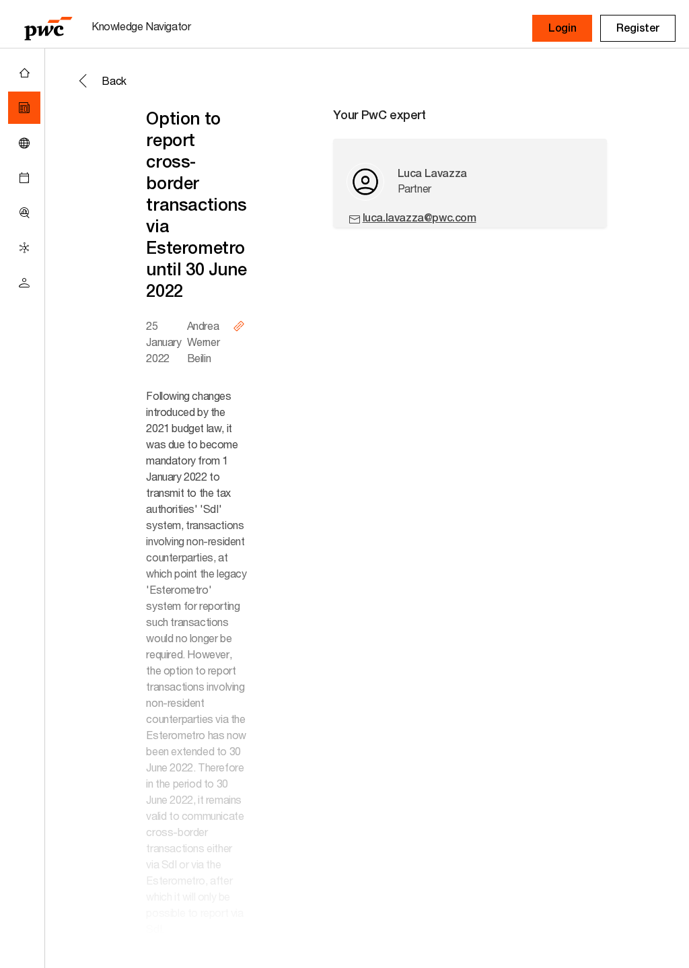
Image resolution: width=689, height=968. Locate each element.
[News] (24, 108)
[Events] (24, 178)
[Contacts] (24, 283)
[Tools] (24, 213)
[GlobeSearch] (24, 143)
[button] (562, 28)
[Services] (24, 248)
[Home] (24, 73)
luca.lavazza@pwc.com (419, 217)
